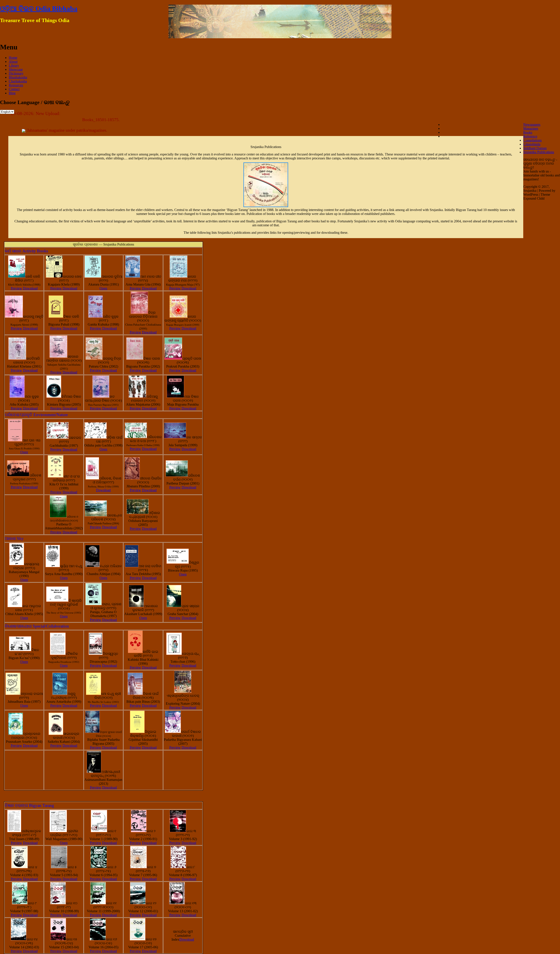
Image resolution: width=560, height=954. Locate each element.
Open (103, 288)
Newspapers (531, 124)
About (13, 61)
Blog (12, 93)
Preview (16, 288)
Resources (16, 85)
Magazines (530, 128)
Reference (530, 136)
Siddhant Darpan (535, 148)
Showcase (16, 69)
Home (13, 57)
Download (30, 288)
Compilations (532, 140)
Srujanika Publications (538, 152)
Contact (14, 89)
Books (527, 132)
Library (14, 65)
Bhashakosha (18, 77)
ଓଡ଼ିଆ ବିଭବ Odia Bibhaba (38, 8)
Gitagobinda (531, 144)
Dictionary (16, 73)
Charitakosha (18, 81)
